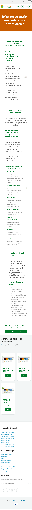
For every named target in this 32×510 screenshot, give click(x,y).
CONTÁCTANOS (16, 331)
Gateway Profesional (7, 432)
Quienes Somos (6, 460)
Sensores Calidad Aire (8, 446)
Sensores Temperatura (8, 444)
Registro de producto (7, 469)
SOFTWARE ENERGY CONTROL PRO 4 (8, 370)
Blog (13, 1)
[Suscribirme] (28, 483)
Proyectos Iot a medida (8, 467)
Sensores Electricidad (7, 438)
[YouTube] (16, 490)
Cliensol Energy (16, 500)
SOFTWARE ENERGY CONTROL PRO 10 (24, 370)
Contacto (23, 1)
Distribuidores (5, 462)
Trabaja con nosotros (7, 465)
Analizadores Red (6, 434)
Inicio (9, 1)
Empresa (18, 1)
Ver (8, 375)
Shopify (23, 500)
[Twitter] (3, 490)
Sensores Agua (5, 440)
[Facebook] (8, 490)
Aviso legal (4, 471)
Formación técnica (7, 454)
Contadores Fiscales (7, 436)
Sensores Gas (5, 442)
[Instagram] (12, 490)
